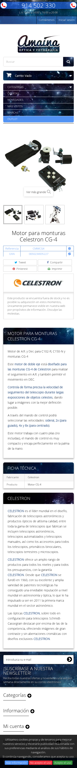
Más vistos (15, 106)
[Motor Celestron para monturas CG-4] (12, 214)
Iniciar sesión (67, 20)
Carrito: (23, 76)
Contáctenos (47, 20)
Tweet (22, 262)
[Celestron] (38, 282)
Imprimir (56, 269)
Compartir (56, 262)
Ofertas (13, 93)
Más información (16, 763)
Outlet (12, 119)
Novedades (15, 100)
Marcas (12, 112)
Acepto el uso (62, 763)
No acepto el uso (40, 763)
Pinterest (22, 269)
